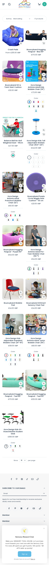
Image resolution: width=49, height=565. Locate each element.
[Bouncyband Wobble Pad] (13, 289)
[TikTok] (27, 479)
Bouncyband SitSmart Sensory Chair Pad (36, 304)
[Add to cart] (21, 43)
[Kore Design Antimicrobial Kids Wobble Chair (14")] (36, 71)
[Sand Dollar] (42, 106)
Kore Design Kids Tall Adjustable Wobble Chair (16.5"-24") (36, 142)
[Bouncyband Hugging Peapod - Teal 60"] (36, 380)
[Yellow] (42, 101)
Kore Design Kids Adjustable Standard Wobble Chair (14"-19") (13, 340)
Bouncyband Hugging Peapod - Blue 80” (36, 50)
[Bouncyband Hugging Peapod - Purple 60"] (13, 235)
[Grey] (33, 106)
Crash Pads (13, 49)
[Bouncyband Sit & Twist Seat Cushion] (13, 71)
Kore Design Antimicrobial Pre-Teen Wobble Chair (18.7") (36, 252)
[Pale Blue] (36, 110)
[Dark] (44, 4)
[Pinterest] (16, 479)
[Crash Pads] (13, 35)
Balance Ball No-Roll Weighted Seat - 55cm (13, 141)
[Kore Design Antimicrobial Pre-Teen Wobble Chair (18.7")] (36, 235)
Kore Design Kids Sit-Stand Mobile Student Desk (13, 431)
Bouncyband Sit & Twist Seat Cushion (13, 86)
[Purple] (33, 101)
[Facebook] (11, 479)
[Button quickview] (21, 39)
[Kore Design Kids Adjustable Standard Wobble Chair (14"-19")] (13, 324)
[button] (3, 4)
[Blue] (29, 101)
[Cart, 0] (39, 4)
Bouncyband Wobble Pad (13, 304)
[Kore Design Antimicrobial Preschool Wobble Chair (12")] (13, 182)
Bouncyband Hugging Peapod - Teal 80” (13, 395)
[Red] (38, 101)
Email (6, 494)
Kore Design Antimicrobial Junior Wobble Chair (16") (36, 340)
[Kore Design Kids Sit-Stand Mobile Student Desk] (13, 415)
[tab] (4, 44)
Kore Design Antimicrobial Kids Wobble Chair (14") (36, 87)
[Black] (38, 166)
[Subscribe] (44, 493)
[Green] (29, 106)
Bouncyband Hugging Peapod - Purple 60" (13, 250)
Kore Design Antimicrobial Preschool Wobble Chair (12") (13, 199)
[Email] (32, 479)
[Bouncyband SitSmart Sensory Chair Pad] (36, 289)
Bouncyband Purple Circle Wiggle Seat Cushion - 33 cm (36, 198)
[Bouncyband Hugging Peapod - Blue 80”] (36, 35)
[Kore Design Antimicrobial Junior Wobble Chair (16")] (36, 324)
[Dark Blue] (38, 106)
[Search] (9, 4)
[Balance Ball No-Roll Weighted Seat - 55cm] (13, 126)
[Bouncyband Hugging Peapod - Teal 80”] (13, 380)
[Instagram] (21, 479)
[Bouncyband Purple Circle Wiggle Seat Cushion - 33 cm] (36, 182)
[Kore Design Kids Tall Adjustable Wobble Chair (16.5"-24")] (36, 126)
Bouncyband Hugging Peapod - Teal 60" (36, 395)
